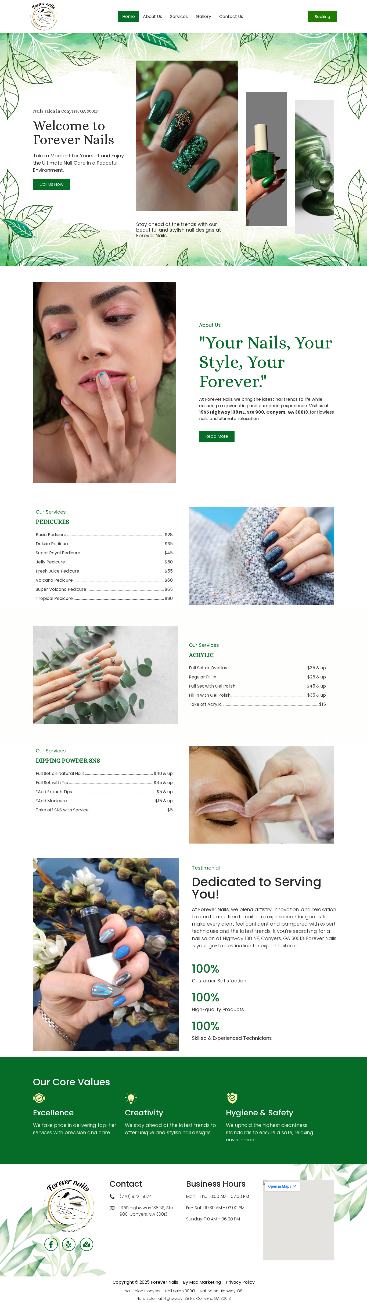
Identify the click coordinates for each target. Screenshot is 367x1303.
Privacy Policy (240, 1282)
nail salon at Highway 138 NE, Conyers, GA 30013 (248, 938)
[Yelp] (68, 1244)
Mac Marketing (205, 1282)
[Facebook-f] (51, 1244)
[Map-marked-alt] (86, 1244)
